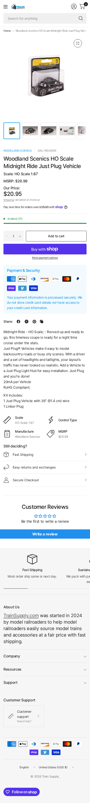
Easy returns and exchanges (34, 467)
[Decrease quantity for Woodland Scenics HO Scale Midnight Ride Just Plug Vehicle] (7, 236)
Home (7, 30)
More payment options (45, 257)
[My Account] (74, 6)
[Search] (81, 18)
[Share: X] (27, 322)
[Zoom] (78, 43)
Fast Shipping (23, 454)
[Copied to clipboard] (42, 322)
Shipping (8, 199)
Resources (12, 669)
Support (10, 682)
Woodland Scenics (17, 150)
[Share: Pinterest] (34, 322)
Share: (8, 321)
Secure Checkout (26, 480)
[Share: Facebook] (18, 322)
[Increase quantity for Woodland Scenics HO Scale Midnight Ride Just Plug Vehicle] (19, 236)
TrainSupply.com (21, 615)
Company (11, 656)
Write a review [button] (45, 534)
